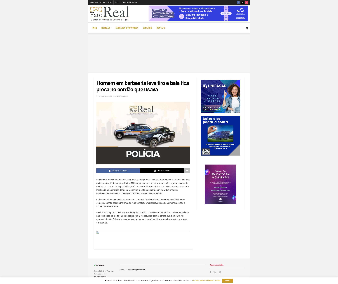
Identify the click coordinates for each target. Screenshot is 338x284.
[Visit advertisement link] (143, 237)
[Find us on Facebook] (238, 2)
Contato (161, 28)
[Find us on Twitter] (242, 2)
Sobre (117, 2)
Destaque (124, 96)
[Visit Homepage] (109, 13)
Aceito (228, 281)
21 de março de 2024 (104, 96)
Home (94, 28)
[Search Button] (247, 28)
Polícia (117, 96)
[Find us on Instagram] (246, 2)
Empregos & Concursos (127, 28)
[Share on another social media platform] (187, 170)
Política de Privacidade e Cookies (206, 281)
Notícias (105, 28)
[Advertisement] (169, 53)
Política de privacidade (129, 2)
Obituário (147, 28)
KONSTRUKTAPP (100, 277)
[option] (198, 13)
